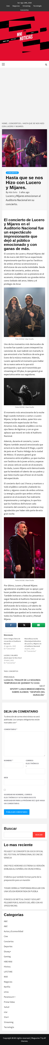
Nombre (8, 760)
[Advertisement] (24, 93)
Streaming (26, 5)
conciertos (13, 671)
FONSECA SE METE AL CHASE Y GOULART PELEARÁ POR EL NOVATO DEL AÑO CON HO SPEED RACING (23, 902)
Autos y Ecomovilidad (13, 931)
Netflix (7, 986)
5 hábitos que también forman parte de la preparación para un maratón (22, 879)
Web (6, 777)
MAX (6, 976)
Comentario (10, 729)
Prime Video (9, 1002)
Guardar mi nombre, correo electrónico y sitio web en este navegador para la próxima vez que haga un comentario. (24, 799)
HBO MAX (8, 961)
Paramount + (9, 997)
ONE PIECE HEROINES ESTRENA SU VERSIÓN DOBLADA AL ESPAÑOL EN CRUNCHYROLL (24, 867)
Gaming (7, 956)
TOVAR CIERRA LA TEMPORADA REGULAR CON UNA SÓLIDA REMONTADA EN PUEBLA (24, 890)
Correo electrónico (32, 763)
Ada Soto (13, 192)
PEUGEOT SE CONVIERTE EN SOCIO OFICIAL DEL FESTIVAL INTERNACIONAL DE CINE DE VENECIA (23, 854)
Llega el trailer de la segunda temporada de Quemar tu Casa (22, 680)
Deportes (8, 946)
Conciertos (24, 9)
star (5, 1012)
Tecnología (37, 5)
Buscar (10, 828)
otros (6, 992)
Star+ (6, 1017)
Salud (6, 1007)
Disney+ (7, 951)
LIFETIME (8, 971)
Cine (8, 5)
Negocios (16, 5)
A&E (6, 921)
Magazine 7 (36, 1038)
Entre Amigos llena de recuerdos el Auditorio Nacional (12, 641)
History (7, 966)
